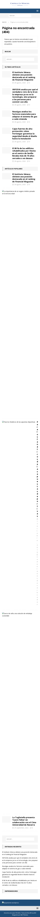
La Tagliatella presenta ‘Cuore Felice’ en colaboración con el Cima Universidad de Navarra (24, 821)
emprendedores (11, 891)
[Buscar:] (20, 16)
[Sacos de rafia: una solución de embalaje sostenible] (19, 614)
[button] (37, 10)
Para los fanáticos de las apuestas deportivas (37, 469)
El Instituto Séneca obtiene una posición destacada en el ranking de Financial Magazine (23, 76)
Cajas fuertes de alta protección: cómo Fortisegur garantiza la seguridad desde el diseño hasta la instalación (24, 133)
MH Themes (24, 915)
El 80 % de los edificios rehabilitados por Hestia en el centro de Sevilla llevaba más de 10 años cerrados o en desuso (24, 153)
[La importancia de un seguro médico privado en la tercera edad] (19, 192)
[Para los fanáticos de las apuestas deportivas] (18, 422)
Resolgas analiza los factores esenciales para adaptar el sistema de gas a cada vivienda (24, 115)
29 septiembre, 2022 (21, 828)
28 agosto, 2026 (20, 83)
